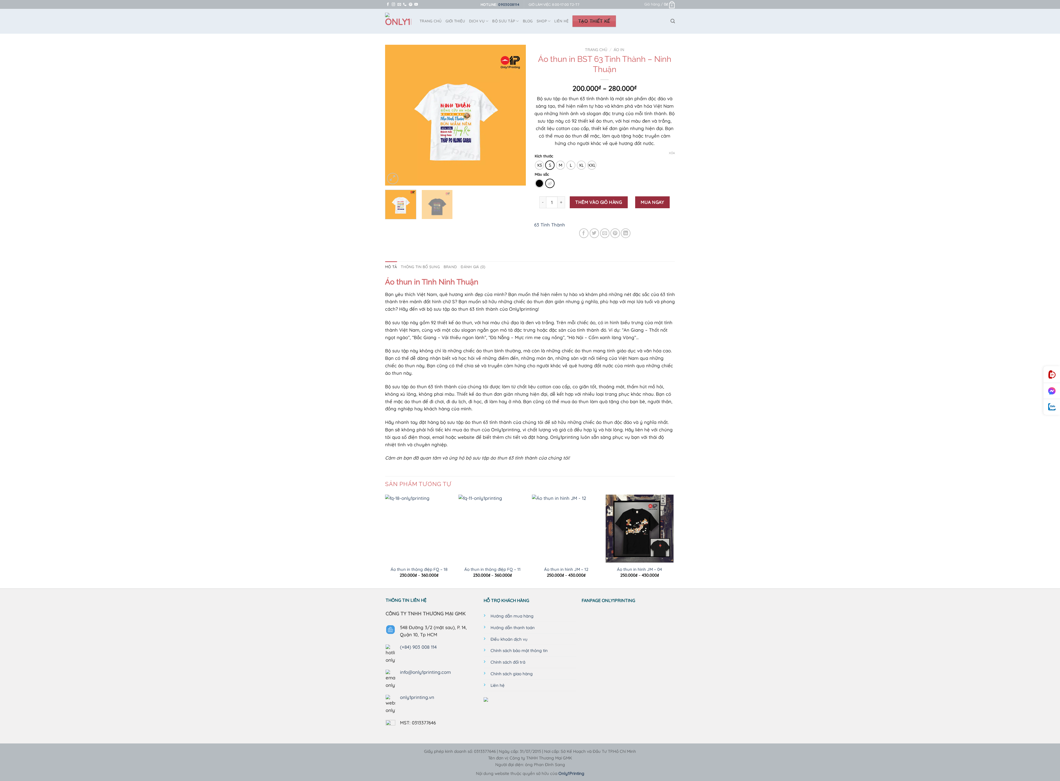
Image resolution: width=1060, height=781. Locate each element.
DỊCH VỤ (477, 21)
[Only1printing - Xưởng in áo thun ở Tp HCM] (398, 21)
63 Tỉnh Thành (549, 225)
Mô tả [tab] (391, 267)
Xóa (672, 153)
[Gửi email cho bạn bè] (605, 233)
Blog (528, 21)
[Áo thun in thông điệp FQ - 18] (419, 529)
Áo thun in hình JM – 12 (566, 569)
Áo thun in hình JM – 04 (639, 569)
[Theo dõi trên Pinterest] (410, 5)
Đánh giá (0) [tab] (473, 267)
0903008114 (508, 4)
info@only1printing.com (425, 672)
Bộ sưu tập (503, 21)
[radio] (539, 165)
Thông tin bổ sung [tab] (420, 267)
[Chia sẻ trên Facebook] (584, 233)
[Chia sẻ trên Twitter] (594, 233)
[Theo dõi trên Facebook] (388, 5)
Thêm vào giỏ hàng (598, 202)
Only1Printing (571, 773)
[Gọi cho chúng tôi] (405, 5)
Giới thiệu (455, 21)
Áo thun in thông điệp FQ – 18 (419, 569)
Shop (542, 21)
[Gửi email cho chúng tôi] (399, 5)
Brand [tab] (450, 267)
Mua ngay (652, 202)
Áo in (619, 49)
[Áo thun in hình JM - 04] (640, 529)
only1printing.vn (417, 697)
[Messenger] (1051, 391)
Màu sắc (542, 174)
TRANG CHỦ (431, 21)
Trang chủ (596, 49)
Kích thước (544, 156)
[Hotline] (1051, 374)
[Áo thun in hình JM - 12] (566, 529)
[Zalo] (1051, 407)
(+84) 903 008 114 (418, 647)
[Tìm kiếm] (673, 21)
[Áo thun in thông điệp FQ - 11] (493, 529)
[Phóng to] (392, 178)
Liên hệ (561, 21)
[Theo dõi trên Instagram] (393, 5)
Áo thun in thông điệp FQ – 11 (492, 569)
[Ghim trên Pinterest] (615, 233)
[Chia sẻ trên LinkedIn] (625, 233)
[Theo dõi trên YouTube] (416, 5)
